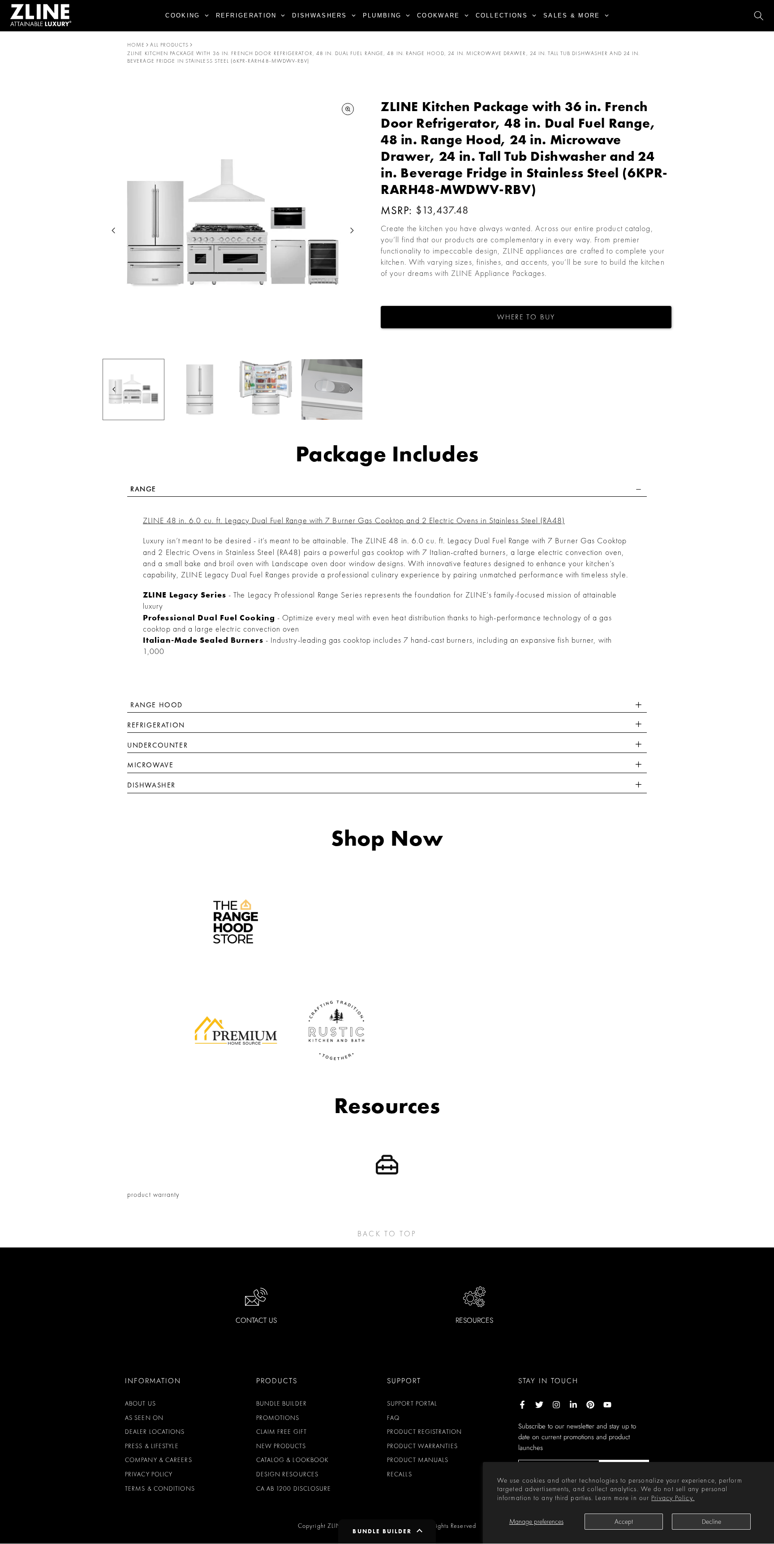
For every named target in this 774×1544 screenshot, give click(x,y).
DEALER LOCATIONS (155, 1432)
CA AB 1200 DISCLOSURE (293, 1488)
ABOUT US (140, 1403)
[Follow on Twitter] (539, 1404)
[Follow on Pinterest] (590, 1404)
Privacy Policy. (673, 1497)
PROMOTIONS (278, 1418)
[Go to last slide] (113, 230)
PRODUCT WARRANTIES (422, 1446)
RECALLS (399, 1474)
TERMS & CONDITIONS (160, 1488)
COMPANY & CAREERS (158, 1460)
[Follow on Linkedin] (573, 1404)
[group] (133, 390)
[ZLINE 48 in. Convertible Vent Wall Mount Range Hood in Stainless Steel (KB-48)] (638, 725)
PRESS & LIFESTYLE (152, 1446)
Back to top (387, 1234)
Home (136, 44)
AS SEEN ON (144, 1418)
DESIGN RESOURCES (287, 1474)
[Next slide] (351, 230)
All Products (169, 44)
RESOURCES (474, 1320)
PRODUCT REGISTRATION (424, 1432)
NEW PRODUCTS (281, 1446)
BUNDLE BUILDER (281, 1403)
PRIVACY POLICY (148, 1474)
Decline (711, 1521)
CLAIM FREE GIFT (281, 1432)
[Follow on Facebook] (522, 1404)
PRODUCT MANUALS (418, 1460)
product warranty (153, 1194)
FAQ (393, 1418)
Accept (624, 1521)
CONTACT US (256, 1320)
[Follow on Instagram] (556, 1404)
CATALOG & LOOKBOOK (292, 1460)
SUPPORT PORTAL (412, 1403)
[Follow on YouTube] (607, 1404)
